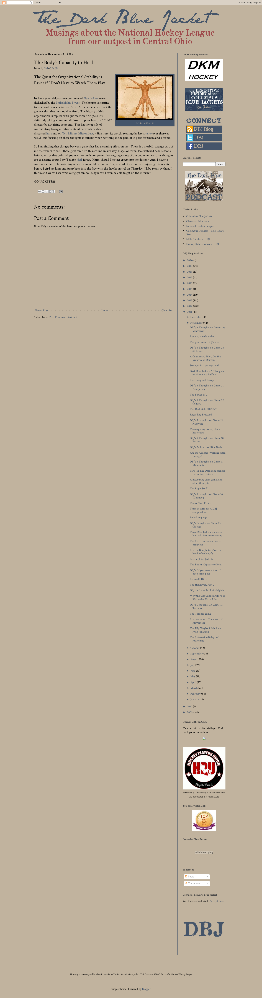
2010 (190, 706)
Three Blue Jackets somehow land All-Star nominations (206, 533)
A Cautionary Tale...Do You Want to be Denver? (205, 358)
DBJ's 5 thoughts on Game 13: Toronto (206, 606)
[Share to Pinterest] (53, 191)
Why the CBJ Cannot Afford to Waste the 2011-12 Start (207, 597)
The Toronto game (200, 614)
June (193, 671)
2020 (190, 260)
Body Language (198, 517)
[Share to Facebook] (50, 191)
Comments (193, 883)
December (196, 317)
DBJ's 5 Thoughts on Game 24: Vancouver (207, 329)
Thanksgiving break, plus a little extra (205, 431)
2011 (190, 312)
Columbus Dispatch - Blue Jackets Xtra (205, 232)
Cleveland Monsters (197, 221)
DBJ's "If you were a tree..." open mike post (205, 572)
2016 (190, 283)
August (194, 659)
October (195, 648)
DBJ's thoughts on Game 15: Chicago (205, 525)
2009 (190, 712)
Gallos (47, 68)
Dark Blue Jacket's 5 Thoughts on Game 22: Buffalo (207, 372)
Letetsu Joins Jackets (201, 559)
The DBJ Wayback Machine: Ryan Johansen (206, 630)
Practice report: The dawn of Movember (206, 621)
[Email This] (39, 191)
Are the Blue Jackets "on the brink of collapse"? (205, 551)
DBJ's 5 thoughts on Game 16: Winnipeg (207, 496)
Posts (190, 877)
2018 (190, 272)
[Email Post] (60, 191)
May (193, 676)
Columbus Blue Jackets (199, 216)
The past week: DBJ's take (204, 342)
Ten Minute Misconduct (77, 133)
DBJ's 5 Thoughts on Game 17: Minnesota (207, 463)
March (194, 688)
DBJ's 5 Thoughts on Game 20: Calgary (207, 402)
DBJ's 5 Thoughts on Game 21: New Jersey (207, 387)
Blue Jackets (90, 98)
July (192, 665)
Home (104, 310)
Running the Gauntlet (202, 336)
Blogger (146, 989)
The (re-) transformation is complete (205, 542)
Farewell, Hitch (198, 579)
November (196, 323)
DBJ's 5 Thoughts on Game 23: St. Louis (207, 349)
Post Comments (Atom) (63, 317)
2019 (190, 266)
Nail (79, 160)
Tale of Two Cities (200, 503)
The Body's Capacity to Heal (206, 564)
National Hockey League (200, 226)
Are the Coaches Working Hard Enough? (207, 454)
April (193, 682)
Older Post (167, 310)
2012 (190, 306)
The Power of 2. (199, 395)
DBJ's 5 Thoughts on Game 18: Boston (207, 439)
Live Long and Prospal (202, 380)
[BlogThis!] (43, 191)
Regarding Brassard (201, 415)
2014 (190, 295)
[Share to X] (46, 191)
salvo (148, 133)
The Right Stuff (198, 488)
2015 (190, 289)
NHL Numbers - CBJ (198, 239)
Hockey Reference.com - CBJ (202, 244)
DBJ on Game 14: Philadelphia (207, 590)
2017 (190, 277)
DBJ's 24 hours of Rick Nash (206, 447)
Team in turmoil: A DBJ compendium (203, 510)
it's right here (216, 901)
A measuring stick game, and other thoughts (206, 481)
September (196, 654)
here (49, 133)
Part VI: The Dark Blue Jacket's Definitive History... (207, 472)
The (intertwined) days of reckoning (204, 639)
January (194, 699)
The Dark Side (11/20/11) (204, 409)
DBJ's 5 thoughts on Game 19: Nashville (207, 422)
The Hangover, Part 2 (202, 585)
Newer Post (41, 310)
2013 (190, 300)
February (195, 694)
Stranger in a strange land (204, 365)
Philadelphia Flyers (67, 103)
